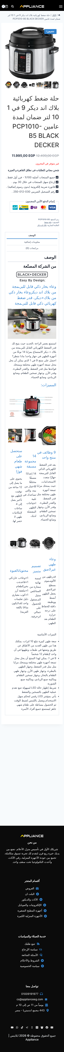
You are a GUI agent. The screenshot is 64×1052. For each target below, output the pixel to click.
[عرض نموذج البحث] (12, 6)
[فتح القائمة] (60, 6)
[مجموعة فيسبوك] (41, 1027)
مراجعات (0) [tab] (32, 248)
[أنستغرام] (36, 1027)
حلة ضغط (48, 222)
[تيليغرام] (27, 1027)
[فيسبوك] (46, 1027)
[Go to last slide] (6, 85)
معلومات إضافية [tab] (32, 241)
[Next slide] (57, 85)
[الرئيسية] (59, 15)
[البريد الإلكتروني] (51, 1027)
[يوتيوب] (12, 1027)
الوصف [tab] (32, 235)
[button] (55, 84)
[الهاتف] (32, 1027)
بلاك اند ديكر (42, 225)
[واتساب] (17, 1027)
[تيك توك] (22, 1027)
